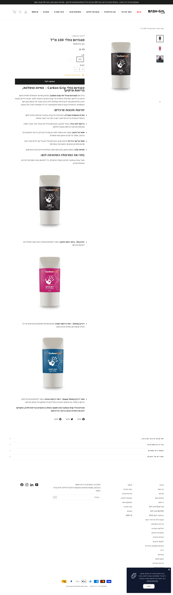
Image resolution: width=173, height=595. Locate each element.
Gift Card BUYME (157, 511)
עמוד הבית (160, 28)
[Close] (169, 569)
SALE (138, 12)
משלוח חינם (159, 498)
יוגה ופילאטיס (110, 12)
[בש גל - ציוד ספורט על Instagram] (26, 484)
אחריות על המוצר (155, 456)
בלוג (162, 550)
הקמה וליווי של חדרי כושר (154, 519)
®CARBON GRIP (78, 36)
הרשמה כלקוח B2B (156, 515)
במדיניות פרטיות (152, 581)
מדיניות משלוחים (156, 445)
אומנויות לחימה (92, 12)
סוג (83, 55)
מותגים (46, 12)
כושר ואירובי (126, 12)
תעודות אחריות (158, 537)
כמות (82, 65)
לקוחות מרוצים (158, 541)
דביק (72, 59)
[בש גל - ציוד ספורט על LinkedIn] (31, 484)
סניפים (161, 493)
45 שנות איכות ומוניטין (153, 439)
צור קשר (161, 489)
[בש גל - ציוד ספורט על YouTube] (36, 484)
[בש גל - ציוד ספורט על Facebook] (21, 484)
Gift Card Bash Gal (156, 506)
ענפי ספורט (59, 12)
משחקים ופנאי (75, 12)
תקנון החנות (159, 559)
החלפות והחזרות (158, 528)
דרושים (161, 502)
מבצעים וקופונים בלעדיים (154, 546)
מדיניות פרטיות (158, 563)
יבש (80, 59)
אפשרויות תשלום (156, 450)
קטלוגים (161, 554)
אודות (162, 485)
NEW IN (35, 12)
